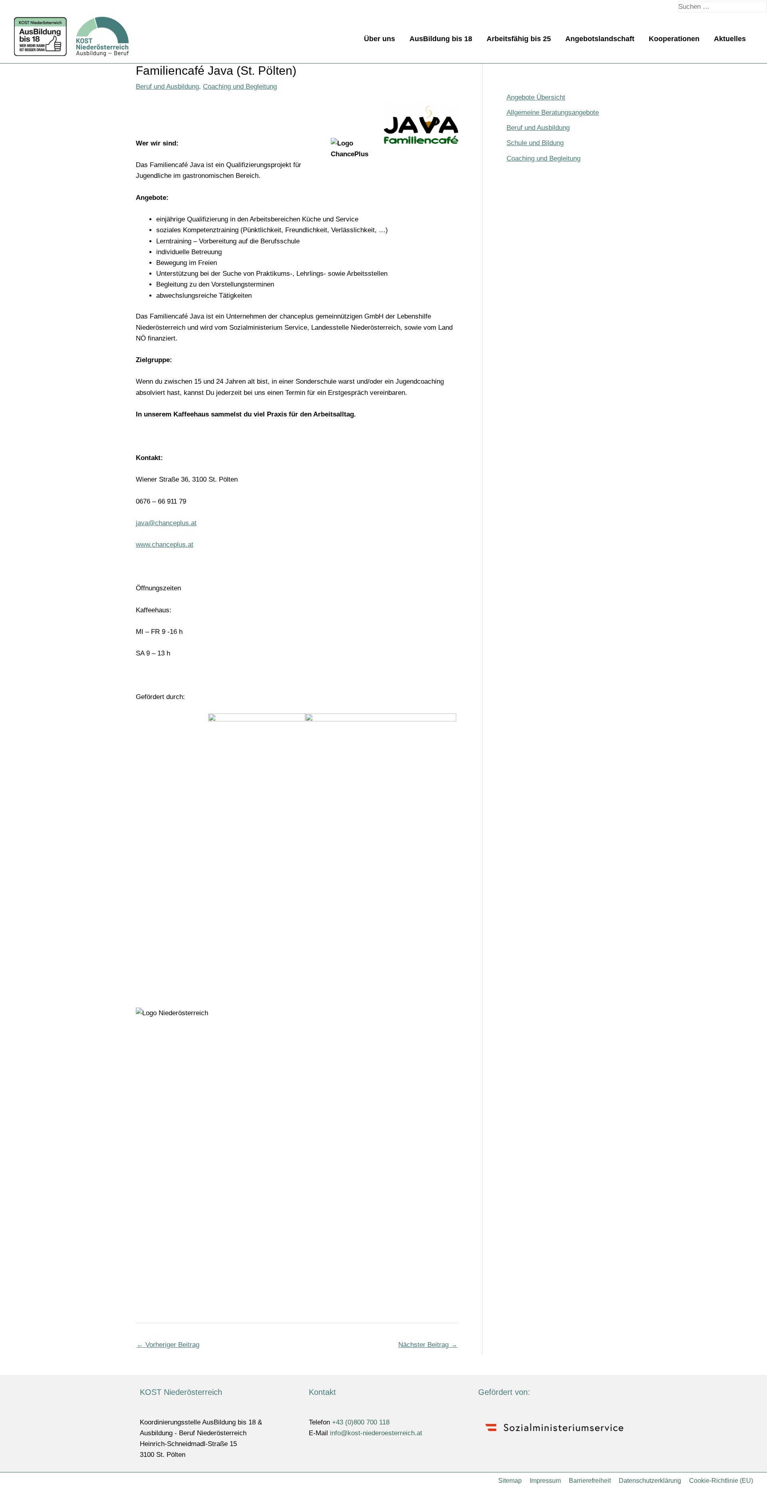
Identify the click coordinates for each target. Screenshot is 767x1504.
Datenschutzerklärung (650, 1480)
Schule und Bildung (535, 143)
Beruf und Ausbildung (167, 86)
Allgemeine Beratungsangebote (553, 112)
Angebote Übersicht (536, 97)
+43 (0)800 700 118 (360, 1422)
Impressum (545, 1480)
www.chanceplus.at (164, 544)
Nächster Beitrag (427, 1345)
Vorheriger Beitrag (168, 1345)
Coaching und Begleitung (240, 86)
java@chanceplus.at (166, 523)
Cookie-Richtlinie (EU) (721, 1480)
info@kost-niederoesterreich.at (376, 1433)
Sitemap (510, 1480)
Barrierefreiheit (590, 1480)
